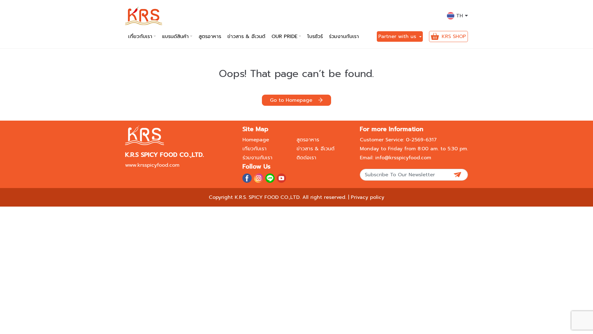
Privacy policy (367, 197)
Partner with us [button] (398, 36)
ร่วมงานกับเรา (344, 36)
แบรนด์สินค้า (175, 36)
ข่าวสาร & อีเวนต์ (246, 36)
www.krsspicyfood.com (152, 165)
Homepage (255, 139)
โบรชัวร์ (315, 36)
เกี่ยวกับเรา (140, 36)
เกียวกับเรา (254, 148)
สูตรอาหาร (210, 36)
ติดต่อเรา (306, 157)
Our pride (284, 36)
